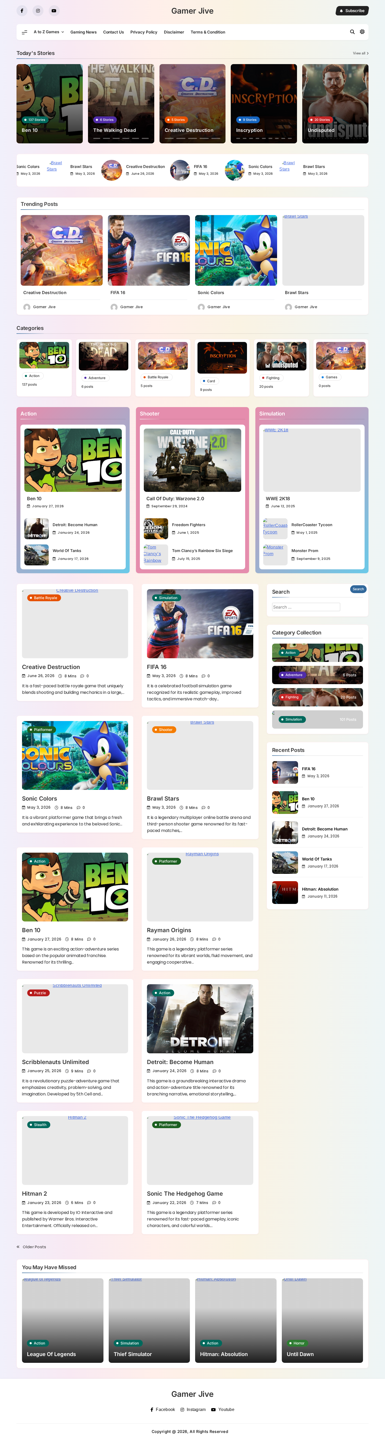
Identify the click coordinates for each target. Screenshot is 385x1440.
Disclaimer (174, 32)
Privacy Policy (144, 32)
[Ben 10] (73, 460)
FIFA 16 (106, 166)
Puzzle (40, 993)
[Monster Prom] (275, 554)
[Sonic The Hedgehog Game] (200, 1150)
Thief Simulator (133, 1354)
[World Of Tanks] (36, 554)
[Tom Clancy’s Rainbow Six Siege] (156, 554)
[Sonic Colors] (140, 170)
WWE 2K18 (278, 498)
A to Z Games (46, 31)
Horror (299, 1343)
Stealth (40, 1124)
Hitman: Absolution (320, 889)
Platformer (43, 729)
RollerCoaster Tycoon (312, 524)
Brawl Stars (220, 166)
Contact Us (113, 32)
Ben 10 (34, 498)
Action (39, 861)
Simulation (168, 597)
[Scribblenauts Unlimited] (75, 1018)
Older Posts (34, 1247)
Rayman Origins (169, 930)
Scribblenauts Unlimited (55, 1062)
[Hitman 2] (75, 1150)
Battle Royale (45, 597)
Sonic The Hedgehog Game (185, 1193)
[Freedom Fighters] (156, 528)
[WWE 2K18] (312, 460)
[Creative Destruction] (17, 170)
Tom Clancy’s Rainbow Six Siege (202, 550)
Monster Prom (305, 550)
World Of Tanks (67, 550)
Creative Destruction (51, 166)
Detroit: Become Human (75, 524)
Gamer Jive (192, 10)
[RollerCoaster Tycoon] (275, 528)
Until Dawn (300, 1354)
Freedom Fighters (188, 524)
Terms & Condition (208, 32)
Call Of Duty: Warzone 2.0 (175, 498)
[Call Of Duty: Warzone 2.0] (192, 460)
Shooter (165, 729)
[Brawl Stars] (195, 170)
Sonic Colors (166, 166)
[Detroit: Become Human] (36, 528)
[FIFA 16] (86, 170)
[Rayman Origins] (200, 887)
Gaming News (83, 32)
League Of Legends (51, 1354)
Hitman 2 (34, 1193)
